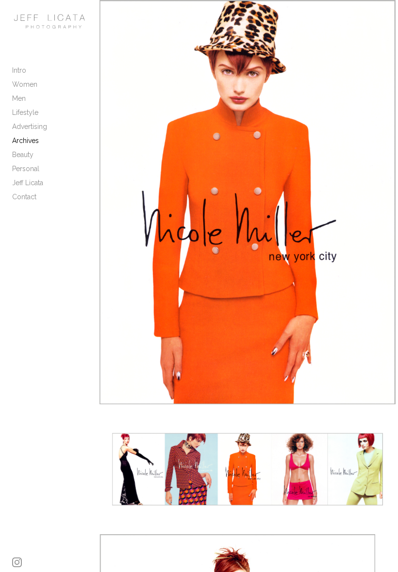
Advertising (29, 126)
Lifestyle (25, 112)
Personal (25, 169)
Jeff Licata (27, 183)
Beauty (22, 155)
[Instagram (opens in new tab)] (17, 562)
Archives (25, 140)
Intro (19, 70)
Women (24, 84)
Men (19, 98)
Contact (24, 197)
